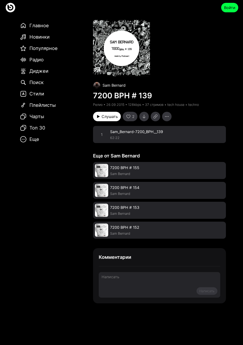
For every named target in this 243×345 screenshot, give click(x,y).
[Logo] (10, 7)
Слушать (110, 116)
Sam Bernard (114, 85)
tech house (175, 105)
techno (193, 105)
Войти (229, 7)
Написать (207, 291)
